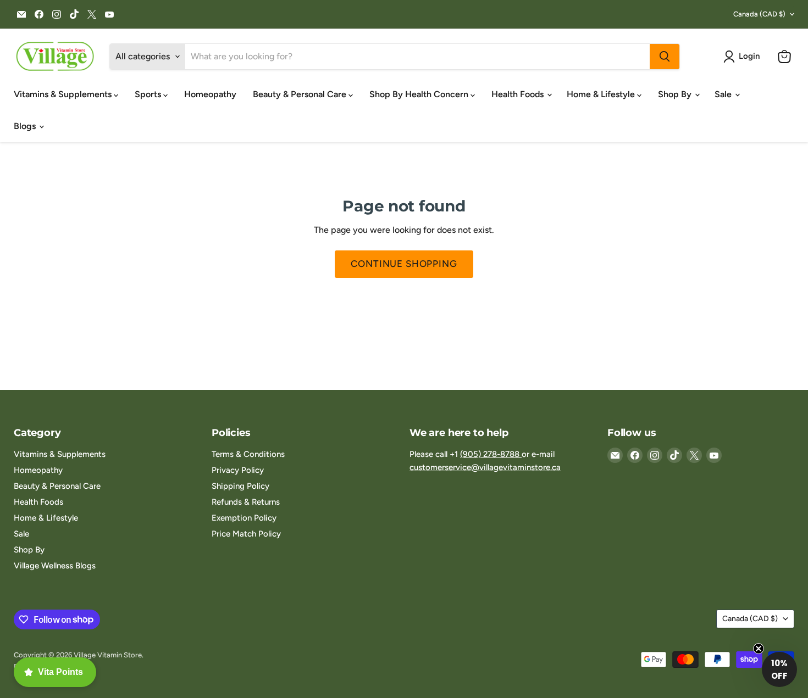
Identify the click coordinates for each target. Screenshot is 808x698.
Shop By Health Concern (420, 94)
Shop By (676, 94)
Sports (149, 94)
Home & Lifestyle (602, 94)
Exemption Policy (244, 518)
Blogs (26, 126)
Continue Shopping (404, 263)
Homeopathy (210, 94)
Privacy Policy (238, 470)
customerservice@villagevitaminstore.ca (485, 467)
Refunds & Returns (246, 502)
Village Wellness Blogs (55, 566)
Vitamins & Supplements (64, 94)
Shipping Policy (240, 486)
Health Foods (518, 94)
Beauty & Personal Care (300, 94)
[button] (743, 56)
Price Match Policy (246, 534)
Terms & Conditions (248, 454)
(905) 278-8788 (491, 454)
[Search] (664, 56)
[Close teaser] (758, 648)
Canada (759, 14)
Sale (724, 94)
